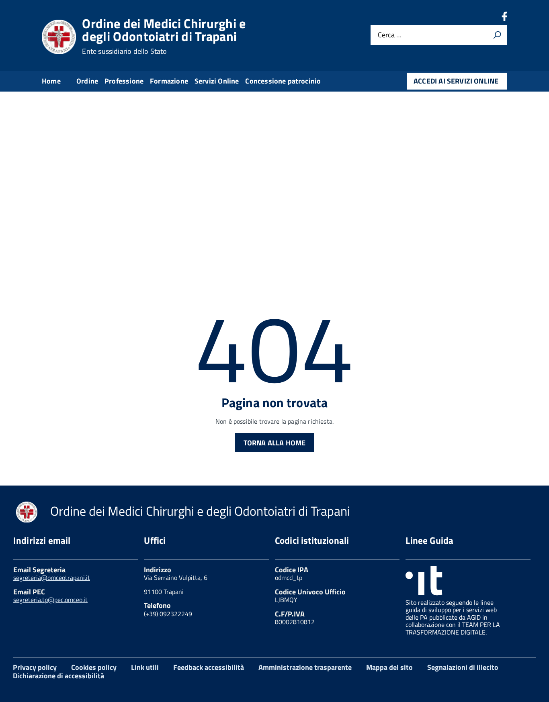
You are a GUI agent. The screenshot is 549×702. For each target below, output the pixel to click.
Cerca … (390, 35)
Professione (123, 81)
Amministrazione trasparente (305, 667)
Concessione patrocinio (283, 81)
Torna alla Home (275, 442)
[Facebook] (504, 18)
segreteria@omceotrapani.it (51, 577)
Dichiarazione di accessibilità (58, 675)
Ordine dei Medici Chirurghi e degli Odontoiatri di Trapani (164, 36)
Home (51, 81)
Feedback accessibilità (208, 667)
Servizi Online (217, 81)
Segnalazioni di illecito (462, 667)
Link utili (145, 667)
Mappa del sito (389, 667)
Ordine (87, 81)
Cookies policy (94, 667)
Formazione (169, 81)
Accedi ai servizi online (456, 81)
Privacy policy (35, 667)
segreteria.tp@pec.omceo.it (50, 599)
